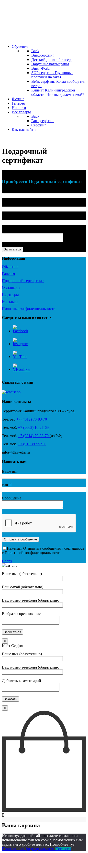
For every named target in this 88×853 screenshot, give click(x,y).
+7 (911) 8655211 (32, 444)
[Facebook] (20, 331)
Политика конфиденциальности (28, 849)
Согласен (63, 849)
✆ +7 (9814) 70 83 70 (23, 138)
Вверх (7, 561)
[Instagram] (20, 344)
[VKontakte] (21, 369)
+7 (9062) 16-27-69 (33, 427)
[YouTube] (20, 357)
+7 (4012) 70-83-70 (31, 419)
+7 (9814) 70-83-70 (34, 436)
